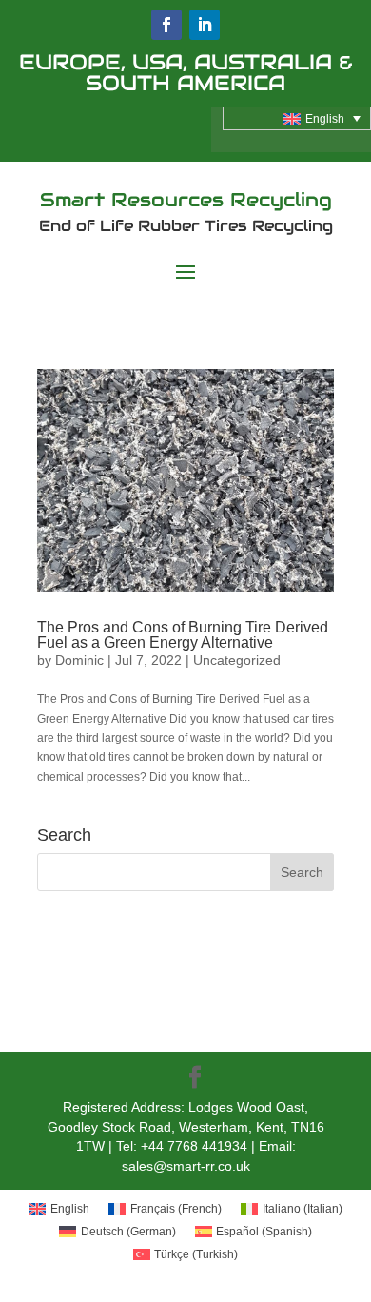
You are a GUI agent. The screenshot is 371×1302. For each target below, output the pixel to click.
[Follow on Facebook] (166, 25)
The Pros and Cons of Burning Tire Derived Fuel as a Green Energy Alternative (182, 635)
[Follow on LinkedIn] (204, 25)
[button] (297, 118)
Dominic (79, 660)
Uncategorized (237, 660)
